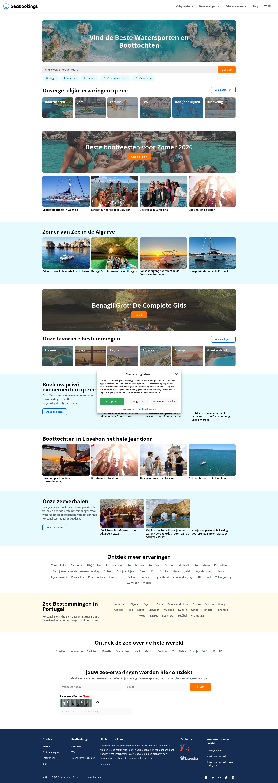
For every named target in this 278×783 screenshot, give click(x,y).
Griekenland (185, 350)
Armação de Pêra (178, 604)
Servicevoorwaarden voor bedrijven (220, 763)
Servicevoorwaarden (217, 756)
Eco (112, 102)
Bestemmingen (207, 6)
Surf (208, 577)
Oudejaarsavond (57, 577)
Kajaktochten (203, 571)
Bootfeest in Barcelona (154, 209)
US (220, 651)
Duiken (108, 571)
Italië (137, 651)
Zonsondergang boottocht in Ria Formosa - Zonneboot (159, 272)
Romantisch (116, 577)
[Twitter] (212, 777)
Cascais (118, 610)
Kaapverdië (76, 651)
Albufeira (120, 604)
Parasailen (77, 577)
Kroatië (106, 651)
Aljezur (148, 604)
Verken (46, 746)
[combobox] (129, 69)
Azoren (209, 604)
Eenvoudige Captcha (75, 696)
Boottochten (202, 565)
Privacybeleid (142, 409)
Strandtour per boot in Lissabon (110, 209)
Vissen (177, 571)
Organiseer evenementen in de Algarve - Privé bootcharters (119, 415)
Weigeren (137, 401)
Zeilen (131, 577)
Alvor (160, 604)
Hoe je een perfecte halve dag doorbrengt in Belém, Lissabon (210, 532)
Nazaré (182, 610)
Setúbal (182, 615)
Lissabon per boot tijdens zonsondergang (58, 479)
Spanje (147, 350)
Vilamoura (197, 615)
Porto (142, 615)
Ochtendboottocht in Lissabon (207, 478)
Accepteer (112, 401)
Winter (147, 583)
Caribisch (92, 651)
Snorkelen (145, 577)
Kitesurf (220, 571)
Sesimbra (168, 615)
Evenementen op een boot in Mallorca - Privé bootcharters (164, 415)
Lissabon (52, 350)
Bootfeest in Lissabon (202, 209)
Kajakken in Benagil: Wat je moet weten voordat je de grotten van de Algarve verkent (167, 534)
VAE (204, 651)
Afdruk (152, 409)
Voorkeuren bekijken (164, 401)
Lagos (82, 350)
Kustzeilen (220, 565)
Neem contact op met (83, 757)
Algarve (116, 350)
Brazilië (60, 651)
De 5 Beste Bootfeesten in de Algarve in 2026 (118, 532)
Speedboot (162, 577)
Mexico (149, 651)
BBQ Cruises (94, 565)
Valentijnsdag (223, 577)
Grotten (169, 565)
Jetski (49, 102)
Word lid (76, 752)
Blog (255, 6)
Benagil (213, 350)
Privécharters (96, 577)
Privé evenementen (236, 6)
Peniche (207, 610)
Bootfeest (154, 565)
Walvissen (133, 583)
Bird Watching (218, 102)
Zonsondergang (182, 577)
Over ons (76, 746)
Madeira (169, 610)
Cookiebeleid (128, 409)
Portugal (163, 651)
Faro (130, 610)
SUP (199, 577)
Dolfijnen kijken (155, 102)
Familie (83, 102)
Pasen (143, 571)
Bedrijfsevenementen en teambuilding (76, 571)
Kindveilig (182, 102)
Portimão (222, 610)
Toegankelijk (58, 565)
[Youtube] (219, 777)
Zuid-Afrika (179, 651)
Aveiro (197, 604)
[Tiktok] (226, 777)
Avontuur (76, 565)
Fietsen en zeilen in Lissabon (157, 478)
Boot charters (135, 565)
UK (213, 651)
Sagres (154, 615)
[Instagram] (233, 777)
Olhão (195, 610)
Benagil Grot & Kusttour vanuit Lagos (114, 271)
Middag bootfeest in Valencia (60, 209)
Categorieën (183, 6)
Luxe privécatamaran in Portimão (209, 271)
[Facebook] (205, 777)
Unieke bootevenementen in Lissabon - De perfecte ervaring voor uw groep (211, 416)
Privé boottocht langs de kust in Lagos (65, 271)
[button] (176, 374)
